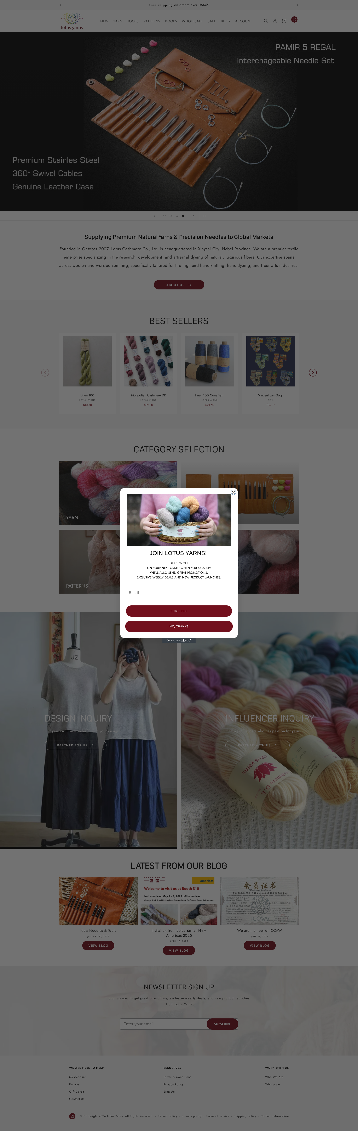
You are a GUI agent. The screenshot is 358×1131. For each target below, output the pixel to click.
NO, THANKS (179, 626)
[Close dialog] (233, 492)
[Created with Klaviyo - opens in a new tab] (179, 640)
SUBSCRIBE (179, 611)
